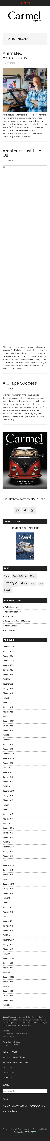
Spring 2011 (8, 926)
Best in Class (7, 1078)
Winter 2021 (8, 730)
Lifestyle (10, 583)
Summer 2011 (8, 921)
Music (24, 583)
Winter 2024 (8, 674)
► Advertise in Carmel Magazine (16, 621)
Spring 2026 (8, 651)
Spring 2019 (8, 777)
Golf (32, 576)
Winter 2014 (8, 875)
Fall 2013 (6, 879)
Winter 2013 (8, 893)
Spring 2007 (8, 996)
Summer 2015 (8, 847)
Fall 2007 (6, 986)
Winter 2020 (8, 749)
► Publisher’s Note (11, 607)
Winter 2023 (8, 693)
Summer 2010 (8, 940)
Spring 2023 (8, 707)
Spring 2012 (8, 907)
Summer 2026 (8, 647)
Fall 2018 (6, 786)
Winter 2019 (8, 782)
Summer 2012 (8, 903)
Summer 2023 (8, 702)
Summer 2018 (8, 791)
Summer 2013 (8, 884)
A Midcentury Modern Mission (14, 1057)
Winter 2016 (8, 837)
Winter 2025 (8, 656)
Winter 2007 (8, 1000)
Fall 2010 (6, 935)
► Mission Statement (12, 612)
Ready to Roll (7, 1067)
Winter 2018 (8, 800)
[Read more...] (27, 136)
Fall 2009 (6, 954)
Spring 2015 (8, 851)
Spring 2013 (8, 889)
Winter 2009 (8, 968)
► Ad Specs (8, 616)
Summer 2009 (8, 958)
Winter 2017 (8, 819)
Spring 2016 (8, 833)
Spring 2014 (8, 870)
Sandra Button (8, 1073)
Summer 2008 (8, 977)
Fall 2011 (6, 916)
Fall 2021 (6, 735)
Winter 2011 (8, 930)
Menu (27, 3)
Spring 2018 (8, 795)
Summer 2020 (8, 754)
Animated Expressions (15, 55)
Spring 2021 (8, 744)
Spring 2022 (8, 726)
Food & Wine (20, 576)
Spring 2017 (8, 814)
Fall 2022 (6, 716)
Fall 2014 (6, 861)
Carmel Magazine (25, 16)
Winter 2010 (8, 949)
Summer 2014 (8, 865)
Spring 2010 (8, 944)
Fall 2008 (6, 972)
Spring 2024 (8, 688)
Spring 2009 (8, 963)
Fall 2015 (6, 842)
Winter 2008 (8, 982)
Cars (6, 576)
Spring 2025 (8, 670)
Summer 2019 (8, 772)
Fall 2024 (6, 679)
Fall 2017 (6, 805)
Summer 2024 (8, 684)
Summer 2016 (8, 828)
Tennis (41, 584)
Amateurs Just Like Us (22, 153)
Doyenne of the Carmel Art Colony (15, 1062)
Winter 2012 (8, 912)
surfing (33, 584)
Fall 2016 (6, 823)
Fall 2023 (6, 698)
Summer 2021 (8, 740)
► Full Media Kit (10, 630)
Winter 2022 (8, 712)
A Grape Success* (20, 383)
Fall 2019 (6, 768)
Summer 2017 (8, 809)
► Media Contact (10, 626)
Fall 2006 (6, 1005)
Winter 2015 (8, 856)
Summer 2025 (8, 661)
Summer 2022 (8, 721)
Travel (7, 590)
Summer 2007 (8, 991)
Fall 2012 (6, 898)
